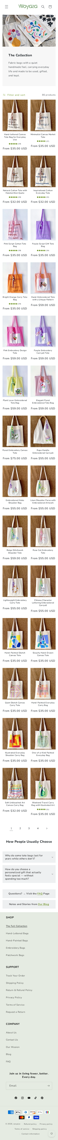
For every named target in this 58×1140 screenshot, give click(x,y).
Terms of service (22, 1129)
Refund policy (30, 1124)
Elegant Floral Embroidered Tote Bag (43, 401)
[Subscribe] (48, 1086)
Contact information (31, 1134)
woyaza (16, 1124)
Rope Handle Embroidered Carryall (43, 451)
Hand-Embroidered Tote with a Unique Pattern (43, 298)
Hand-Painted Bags (17, 940)
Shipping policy (39, 1129)
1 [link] (11, 828)
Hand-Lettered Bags (17, 933)
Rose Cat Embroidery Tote (43, 551)
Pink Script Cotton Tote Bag (15, 245)
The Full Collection (16, 926)
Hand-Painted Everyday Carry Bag (43, 704)
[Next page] (46, 828)
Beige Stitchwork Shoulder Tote (15, 551)
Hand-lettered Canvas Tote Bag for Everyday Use (15, 137)
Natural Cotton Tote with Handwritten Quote (15, 191)
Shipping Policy (15, 982)
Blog (8, 1054)
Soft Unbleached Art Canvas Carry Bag (15, 804)
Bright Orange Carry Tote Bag (15, 298)
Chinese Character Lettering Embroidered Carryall (43, 603)
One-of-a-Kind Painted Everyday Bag (43, 754)
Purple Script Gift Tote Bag (43, 245)
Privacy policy (46, 1124)
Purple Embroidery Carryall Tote (43, 351)
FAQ (8, 1061)
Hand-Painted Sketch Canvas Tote (15, 654)
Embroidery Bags (15, 947)
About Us (11, 1032)
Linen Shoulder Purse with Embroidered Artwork (43, 501)
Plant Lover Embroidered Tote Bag (15, 401)
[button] (6, 6)
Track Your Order (15, 975)
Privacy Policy (14, 997)
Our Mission (12, 1047)
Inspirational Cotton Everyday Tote (42, 191)
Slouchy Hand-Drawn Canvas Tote (43, 654)
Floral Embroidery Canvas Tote (15, 451)
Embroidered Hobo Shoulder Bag (15, 501)
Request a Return (15, 1011)
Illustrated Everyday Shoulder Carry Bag (15, 754)
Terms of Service (15, 1004)
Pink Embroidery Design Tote (15, 351)
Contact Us (12, 1039)
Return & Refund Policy (19, 990)
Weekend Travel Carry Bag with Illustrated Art (43, 804)
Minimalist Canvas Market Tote (43, 135)
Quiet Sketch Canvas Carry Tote (15, 704)
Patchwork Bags (15, 955)
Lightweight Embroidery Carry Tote (15, 601)
